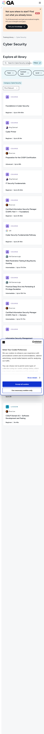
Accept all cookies (22, 384)
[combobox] (11, 88)
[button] (40, 3)
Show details (32, 378)
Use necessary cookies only (22, 390)
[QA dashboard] (8, 3)
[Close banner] (40, 9)
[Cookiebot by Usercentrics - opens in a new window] (32, 342)
